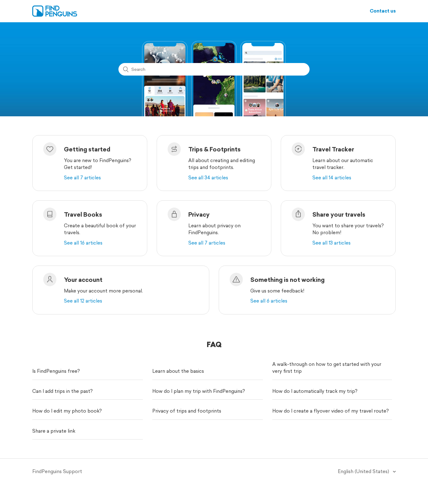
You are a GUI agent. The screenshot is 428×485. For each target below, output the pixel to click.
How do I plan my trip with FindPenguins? (198, 391)
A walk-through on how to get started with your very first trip (326, 368)
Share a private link (53, 431)
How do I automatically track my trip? (315, 391)
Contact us (383, 11)
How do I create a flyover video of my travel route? (330, 411)
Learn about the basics (178, 371)
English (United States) (364, 471)
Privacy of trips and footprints (186, 411)
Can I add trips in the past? (62, 391)
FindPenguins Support (57, 471)
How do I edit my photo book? (67, 411)
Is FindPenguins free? (56, 371)
